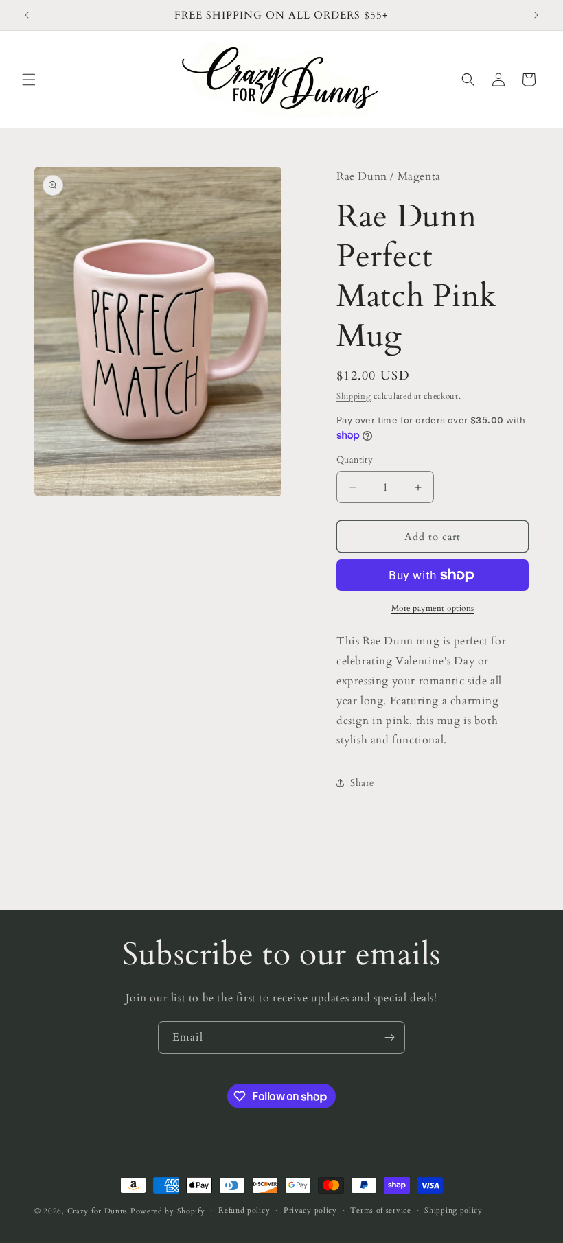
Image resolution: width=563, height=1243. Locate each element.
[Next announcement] (536, 15)
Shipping (353, 396)
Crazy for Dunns (97, 1211)
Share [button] (362, 782)
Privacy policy (310, 1210)
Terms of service (380, 1210)
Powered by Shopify (167, 1211)
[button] (29, 80)
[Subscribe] (389, 1037)
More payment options (432, 608)
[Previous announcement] (27, 15)
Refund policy (244, 1210)
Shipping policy (453, 1210)
